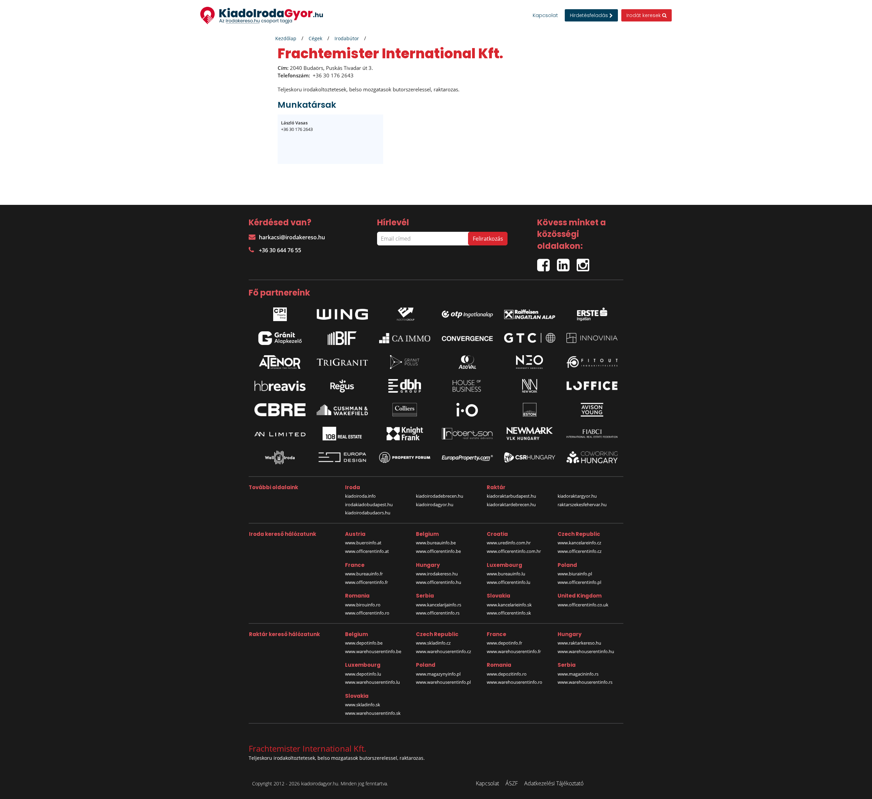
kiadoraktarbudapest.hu (511, 496)
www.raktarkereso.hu (579, 643)
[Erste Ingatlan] (592, 312)
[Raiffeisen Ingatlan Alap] (530, 312)
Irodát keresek (644, 15)
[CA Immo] (405, 338)
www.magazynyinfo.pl (438, 674)
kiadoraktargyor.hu (577, 496)
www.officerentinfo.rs (438, 613)
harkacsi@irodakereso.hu (292, 237)
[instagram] (585, 262)
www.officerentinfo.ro (367, 613)
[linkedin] (567, 262)
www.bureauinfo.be (436, 543)
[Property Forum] (405, 457)
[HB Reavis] (280, 386)
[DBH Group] (405, 386)
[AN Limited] (280, 433)
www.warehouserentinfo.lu (372, 682)
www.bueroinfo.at (363, 543)
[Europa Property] (467, 457)
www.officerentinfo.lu (508, 582)
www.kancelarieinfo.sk (509, 605)
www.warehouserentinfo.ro (514, 682)
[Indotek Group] (405, 312)
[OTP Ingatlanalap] (467, 312)
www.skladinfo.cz (433, 643)
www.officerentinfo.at (367, 551)
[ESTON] (530, 410)
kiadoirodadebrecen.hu (439, 496)
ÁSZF (511, 783)
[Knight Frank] (405, 434)
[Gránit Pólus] (405, 362)
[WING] (342, 312)
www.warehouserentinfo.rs (585, 682)
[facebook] (547, 262)
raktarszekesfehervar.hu (582, 504)
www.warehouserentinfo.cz (443, 651)
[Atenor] (280, 362)
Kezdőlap (285, 38)
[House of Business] (467, 386)
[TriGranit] (342, 362)
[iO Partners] (467, 410)
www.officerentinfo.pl (579, 582)
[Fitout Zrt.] (592, 362)
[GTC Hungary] (530, 338)
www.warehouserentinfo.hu (586, 651)
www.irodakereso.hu (437, 574)
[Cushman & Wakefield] (342, 409)
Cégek (315, 38)
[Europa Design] (342, 457)
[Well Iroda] (280, 457)
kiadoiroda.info (360, 496)
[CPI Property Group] (280, 312)
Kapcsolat (545, 15)
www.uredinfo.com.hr (509, 543)
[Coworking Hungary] (592, 457)
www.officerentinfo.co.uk (583, 605)
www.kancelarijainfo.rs (438, 605)
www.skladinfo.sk (362, 705)
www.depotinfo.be (364, 643)
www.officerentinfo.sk (509, 613)
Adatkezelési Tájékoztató (553, 783)
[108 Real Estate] (342, 434)
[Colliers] (405, 410)
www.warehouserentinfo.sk (373, 713)
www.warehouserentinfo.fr (514, 651)
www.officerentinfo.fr (366, 582)
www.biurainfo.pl (575, 574)
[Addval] (467, 362)
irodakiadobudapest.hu (369, 504)
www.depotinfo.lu (363, 674)
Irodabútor (346, 38)
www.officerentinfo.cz (580, 551)
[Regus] (342, 386)
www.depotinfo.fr (504, 643)
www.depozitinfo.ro (507, 674)
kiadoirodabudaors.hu (367, 513)
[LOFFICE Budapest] (592, 385)
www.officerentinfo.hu (438, 582)
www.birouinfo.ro (362, 605)
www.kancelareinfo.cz (579, 543)
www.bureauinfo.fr (364, 574)
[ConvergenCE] (467, 338)
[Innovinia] (592, 338)
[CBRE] (280, 409)
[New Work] (530, 386)
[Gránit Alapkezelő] (280, 338)
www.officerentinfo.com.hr (514, 551)
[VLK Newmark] (530, 434)
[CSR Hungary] (530, 457)
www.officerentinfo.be (438, 551)
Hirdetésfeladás (589, 15)
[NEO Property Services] (530, 362)
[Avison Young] (592, 410)
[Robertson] (467, 433)
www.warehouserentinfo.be (373, 651)
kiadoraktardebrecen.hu (511, 504)
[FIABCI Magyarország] (592, 433)
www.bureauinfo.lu (506, 574)
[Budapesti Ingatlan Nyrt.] (342, 338)
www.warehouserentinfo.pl (443, 682)
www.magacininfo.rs (578, 674)
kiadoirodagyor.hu (434, 504)
